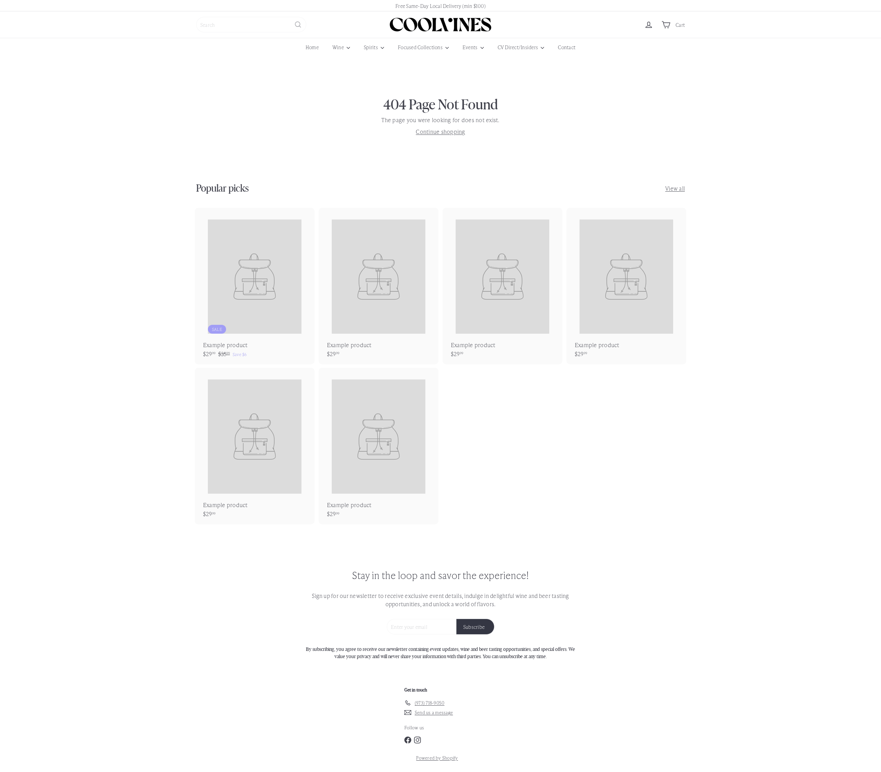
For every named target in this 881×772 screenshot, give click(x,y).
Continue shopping (440, 131)
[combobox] (251, 24)
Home (312, 47)
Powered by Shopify (437, 757)
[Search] (298, 24)
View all (675, 188)
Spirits (371, 47)
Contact (566, 47)
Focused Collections (421, 47)
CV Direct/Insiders (518, 47)
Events (471, 47)
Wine (338, 47)
